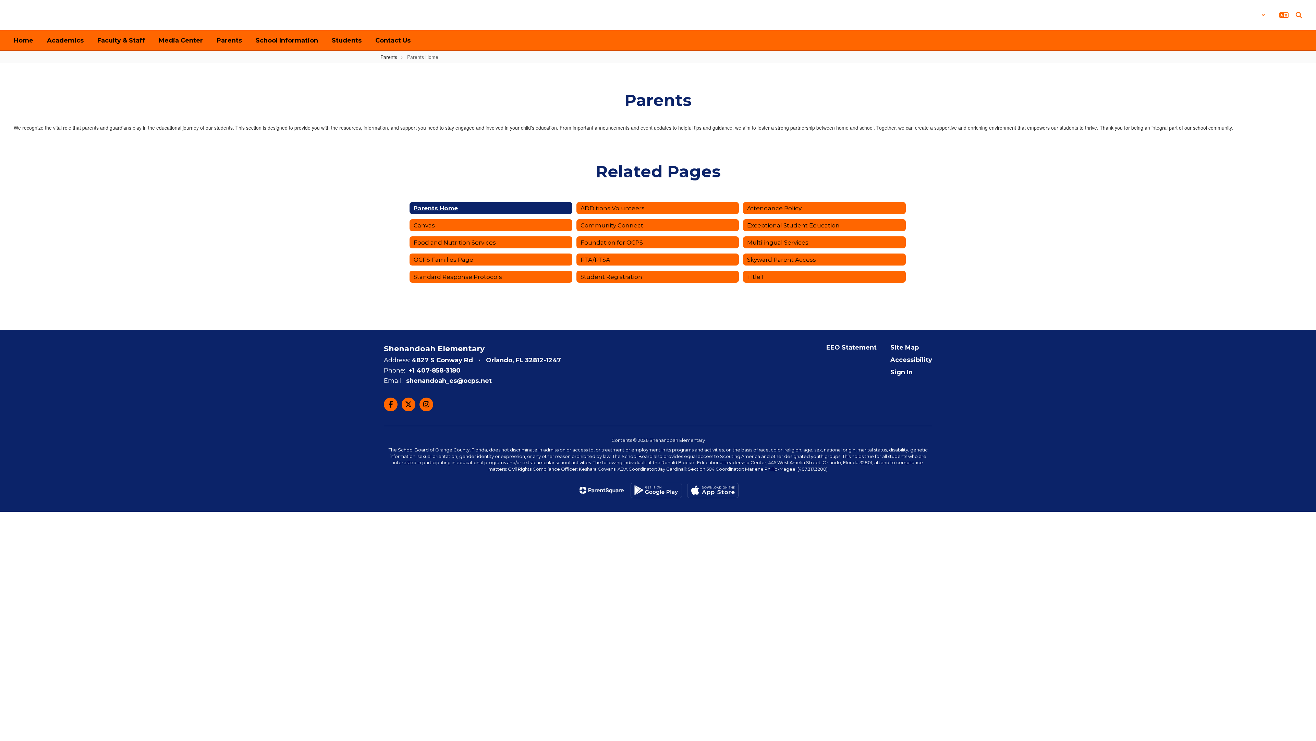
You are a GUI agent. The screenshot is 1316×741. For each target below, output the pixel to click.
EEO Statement (851, 347)
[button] (1247, 15)
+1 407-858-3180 (435, 370)
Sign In (901, 372)
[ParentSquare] (601, 490)
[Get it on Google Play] (656, 490)
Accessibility (911, 360)
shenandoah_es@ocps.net (449, 381)
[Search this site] (1298, 15)
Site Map (904, 347)
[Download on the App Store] (713, 490)
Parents (388, 57)
